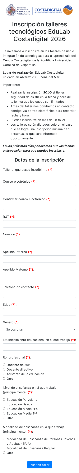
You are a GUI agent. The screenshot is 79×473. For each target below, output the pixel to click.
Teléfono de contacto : (21, 287)
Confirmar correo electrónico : (27, 199)
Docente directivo (20, 369)
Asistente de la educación (25, 374)
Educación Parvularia (22, 399)
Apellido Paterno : (18, 252)
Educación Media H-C (23, 409)
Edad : (9, 304)
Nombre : (12, 234)
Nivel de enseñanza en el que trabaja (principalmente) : (29, 390)
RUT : (9, 217)
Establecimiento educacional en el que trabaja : (39, 340)
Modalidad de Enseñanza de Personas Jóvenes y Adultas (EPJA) (41, 441)
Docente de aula (18, 365)
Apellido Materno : (18, 269)
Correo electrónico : (19, 181)
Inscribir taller (39, 465)
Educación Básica (19, 404)
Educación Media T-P (22, 413)
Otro (10, 378)
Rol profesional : (17, 357)
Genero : (11, 322)
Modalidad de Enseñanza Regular (31, 448)
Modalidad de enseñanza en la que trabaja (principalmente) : (33, 429)
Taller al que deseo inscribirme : (28, 169)
